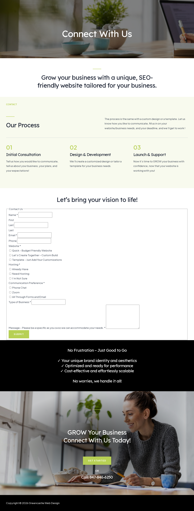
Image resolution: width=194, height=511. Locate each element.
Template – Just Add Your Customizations (37, 259)
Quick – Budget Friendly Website (32, 250)
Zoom (16, 292)
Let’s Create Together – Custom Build (35, 255)
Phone (13, 240)
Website (15, 246)
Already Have (20, 269)
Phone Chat (19, 287)
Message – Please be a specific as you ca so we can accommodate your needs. (57, 327)
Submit (19, 334)
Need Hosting (20, 273)
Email (13, 235)
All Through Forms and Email (29, 296)
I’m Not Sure (19, 278)
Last (11, 225)
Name (13, 214)
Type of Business (20, 302)
